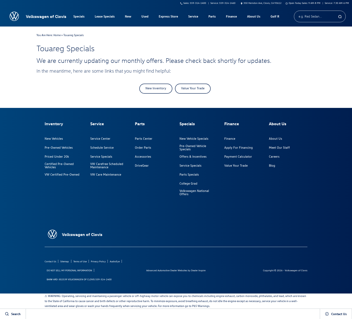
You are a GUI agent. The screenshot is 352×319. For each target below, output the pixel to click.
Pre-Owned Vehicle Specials (192, 147)
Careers (274, 156)
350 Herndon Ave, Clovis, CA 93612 (262, 2)
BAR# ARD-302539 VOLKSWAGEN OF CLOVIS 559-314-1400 (79, 279)
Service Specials (101, 156)
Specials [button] (79, 17)
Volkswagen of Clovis (296, 270)
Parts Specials (189, 174)
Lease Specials (105, 16)
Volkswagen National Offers (194, 192)
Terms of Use (80, 261)
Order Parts (143, 148)
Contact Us (50, 261)
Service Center (100, 139)
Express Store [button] (168, 17)
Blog (272, 165)
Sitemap (64, 261)
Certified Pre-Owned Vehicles (59, 165)
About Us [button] (253, 17)
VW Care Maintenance (105, 174)
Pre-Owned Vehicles (59, 148)
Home (57, 35)
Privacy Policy (98, 261)
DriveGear (142, 165)
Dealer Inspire (198, 270)
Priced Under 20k (57, 156)
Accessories (143, 156)
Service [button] (193, 17)
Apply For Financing (238, 148)
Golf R (275, 16)
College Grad (188, 183)
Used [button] (145, 17)
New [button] (128, 17)
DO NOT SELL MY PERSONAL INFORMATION (69, 270)
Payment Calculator (238, 156)
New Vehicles (54, 139)
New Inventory (155, 88)
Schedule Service (102, 148)
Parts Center (143, 139)
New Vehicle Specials (193, 139)
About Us (275, 139)
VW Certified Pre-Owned (62, 174)
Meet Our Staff (279, 148)
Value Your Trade (193, 88)
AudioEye (115, 261)
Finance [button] (231, 17)
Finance (229, 139)
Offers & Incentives (193, 156)
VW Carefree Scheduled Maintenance (106, 165)
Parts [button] (212, 17)
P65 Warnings (200, 306)
